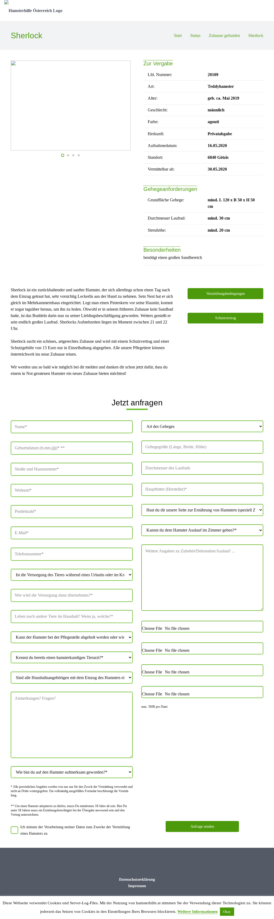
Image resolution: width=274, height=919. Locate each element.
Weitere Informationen (197, 911)
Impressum (137, 886)
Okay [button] (227, 912)
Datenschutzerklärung (137, 879)
